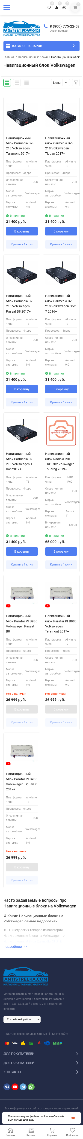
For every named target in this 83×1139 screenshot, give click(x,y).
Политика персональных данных (25, 1033)
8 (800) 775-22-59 (65, 26)
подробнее (13, 946)
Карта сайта (60, 1033)
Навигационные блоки (33, 57)
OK (73, 1118)
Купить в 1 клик (22, 244)
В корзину (22, 231)
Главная (9, 57)
